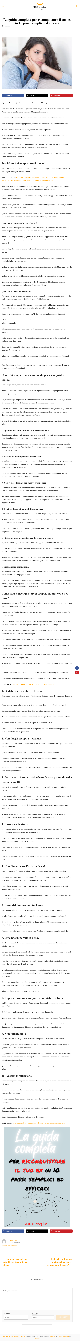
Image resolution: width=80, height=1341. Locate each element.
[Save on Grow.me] (3, 99)
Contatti (22, 1336)
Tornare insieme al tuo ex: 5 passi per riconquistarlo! (34, 684)
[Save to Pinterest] (77, 672)
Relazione (4, 1245)
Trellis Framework (63, 1336)
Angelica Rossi (13, 1240)
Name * (7, 1314)
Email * (35, 1314)
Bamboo (53, 1336)
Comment (5, 1287)
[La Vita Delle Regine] (40, 6)
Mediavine (37, 1338)
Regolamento (15, 1336)
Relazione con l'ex (12, 1245)
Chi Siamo (6, 1336)
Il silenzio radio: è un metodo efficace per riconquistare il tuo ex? (39, 1123)
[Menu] (3, 6)
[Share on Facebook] (77, 668)
